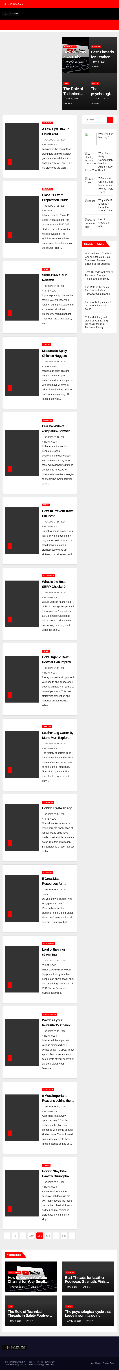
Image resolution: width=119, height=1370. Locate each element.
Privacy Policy (109, 1363)
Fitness (46, 1165)
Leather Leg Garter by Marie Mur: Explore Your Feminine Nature (57, 738)
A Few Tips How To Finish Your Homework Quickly (56, 134)
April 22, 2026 (101, 99)
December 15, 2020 (55, 744)
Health (95, 83)
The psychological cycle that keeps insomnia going (98, 305)
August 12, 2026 (75, 62)
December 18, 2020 (55, 437)
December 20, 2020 (55, 286)
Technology (48, 575)
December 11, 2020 (55, 1031)
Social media (70, 47)
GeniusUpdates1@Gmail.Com (40, 1364)
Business (96, 47)
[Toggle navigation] (62, 24)
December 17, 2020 (55, 668)
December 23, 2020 (55, 140)
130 (31, 1235)
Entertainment (49, 1014)
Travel (46, 505)
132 (48, 1235)
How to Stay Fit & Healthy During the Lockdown (55, 1176)
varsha (70, 67)
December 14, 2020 (55, 814)
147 (64, 1235)
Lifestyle (47, 727)
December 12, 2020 (55, 960)
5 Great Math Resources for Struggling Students (56, 884)
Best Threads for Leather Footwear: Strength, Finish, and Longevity (99, 275)
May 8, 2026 (99, 62)
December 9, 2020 (54, 1182)
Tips (66, 83)
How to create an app (57, 808)
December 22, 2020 (55, 206)
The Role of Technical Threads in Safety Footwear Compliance (97, 290)
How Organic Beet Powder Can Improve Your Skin (57, 662)
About (97, 1363)
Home (90, 1363)
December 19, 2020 (55, 362)
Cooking (46, 345)
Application (48, 802)
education (47, 123)
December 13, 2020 (55, 889)
